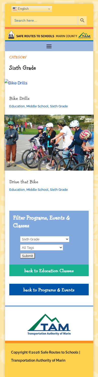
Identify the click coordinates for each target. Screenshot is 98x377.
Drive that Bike (23, 181)
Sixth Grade (59, 106)
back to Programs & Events (48, 290)
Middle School (37, 106)
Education (17, 106)
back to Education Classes (49, 270)
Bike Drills (19, 98)
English (23, 9)
